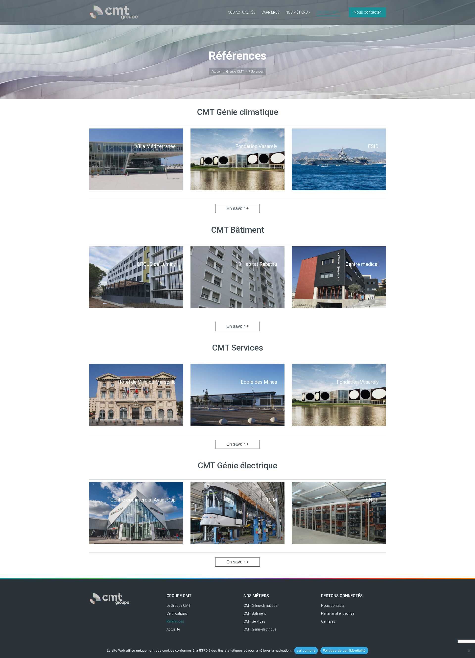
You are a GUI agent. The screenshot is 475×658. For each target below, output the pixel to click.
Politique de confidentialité (344, 650)
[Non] (468, 650)
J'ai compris (306, 650)
